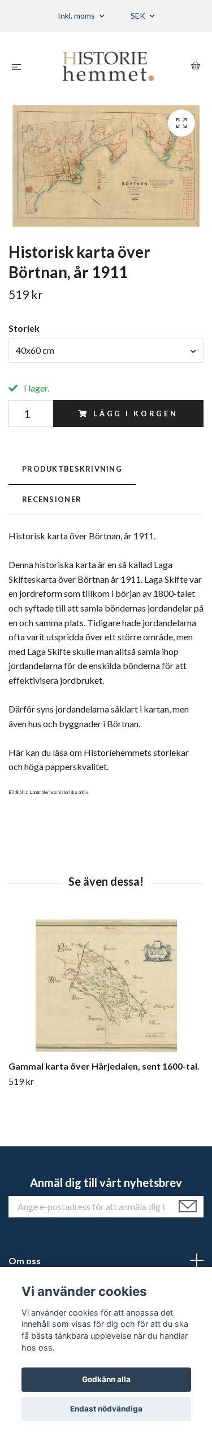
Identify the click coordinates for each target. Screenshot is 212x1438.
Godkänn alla (106, 1379)
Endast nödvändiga (106, 1408)
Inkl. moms (77, 15)
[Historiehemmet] (108, 66)
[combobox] (106, 350)
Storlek (24, 328)
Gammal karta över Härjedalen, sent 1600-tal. (104, 1066)
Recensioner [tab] (51, 499)
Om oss (24, 1260)
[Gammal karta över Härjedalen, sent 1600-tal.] (106, 985)
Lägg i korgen (135, 413)
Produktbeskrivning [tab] (72, 468)
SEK (139, 15)
